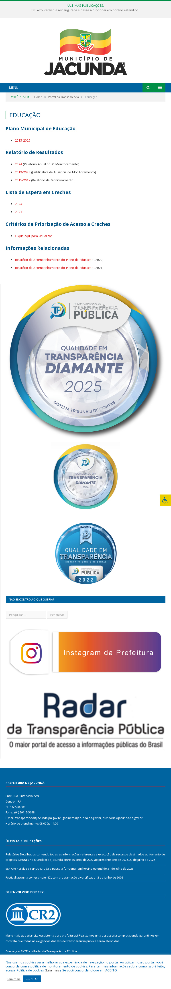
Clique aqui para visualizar (33, 236)
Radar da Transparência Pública (55, 951)
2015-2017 (22, 180)
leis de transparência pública (76, 941)
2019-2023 (22, 172)
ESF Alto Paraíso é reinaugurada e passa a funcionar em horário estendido (84, 10)
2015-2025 (22, 140)
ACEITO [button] (32, 979)
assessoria (109, 935)
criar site (33, 935)
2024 (18, 164)
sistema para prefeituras (60, 935)
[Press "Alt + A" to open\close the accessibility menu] (165, 500)
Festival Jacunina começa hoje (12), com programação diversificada (50, 877)
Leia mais (53, 970)
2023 (18, 212)
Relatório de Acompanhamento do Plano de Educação (54, 260)
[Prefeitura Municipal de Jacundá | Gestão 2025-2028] (85, 50)
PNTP (24, 951)
